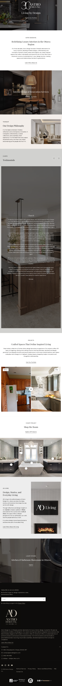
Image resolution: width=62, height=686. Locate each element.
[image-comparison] (31, 389)
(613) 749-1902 (7, 655)
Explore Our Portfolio (31, 18)
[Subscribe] (43, 599)
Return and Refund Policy (45, 669)
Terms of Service (21, 669)
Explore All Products (31, 432)
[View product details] (21, 453)
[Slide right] (59, 158)
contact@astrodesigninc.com (11, 653)
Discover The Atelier (31, 96)
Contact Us (19, 671)
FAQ (55, 669)
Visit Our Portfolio (31, 362)
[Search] (56, 5)
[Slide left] (54, 158)
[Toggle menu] (1, 5)
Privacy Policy (21, 603)
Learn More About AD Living (11, 527)
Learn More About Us (31, 63)
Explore (31, 565)
